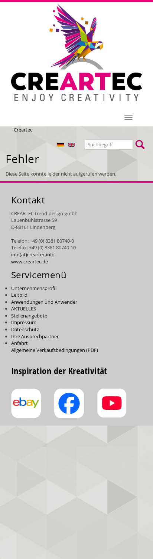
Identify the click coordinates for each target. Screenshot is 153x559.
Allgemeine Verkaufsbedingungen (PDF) (54, 350)
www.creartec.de (29, 261)
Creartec (23, 129)
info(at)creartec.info (33, 254)
